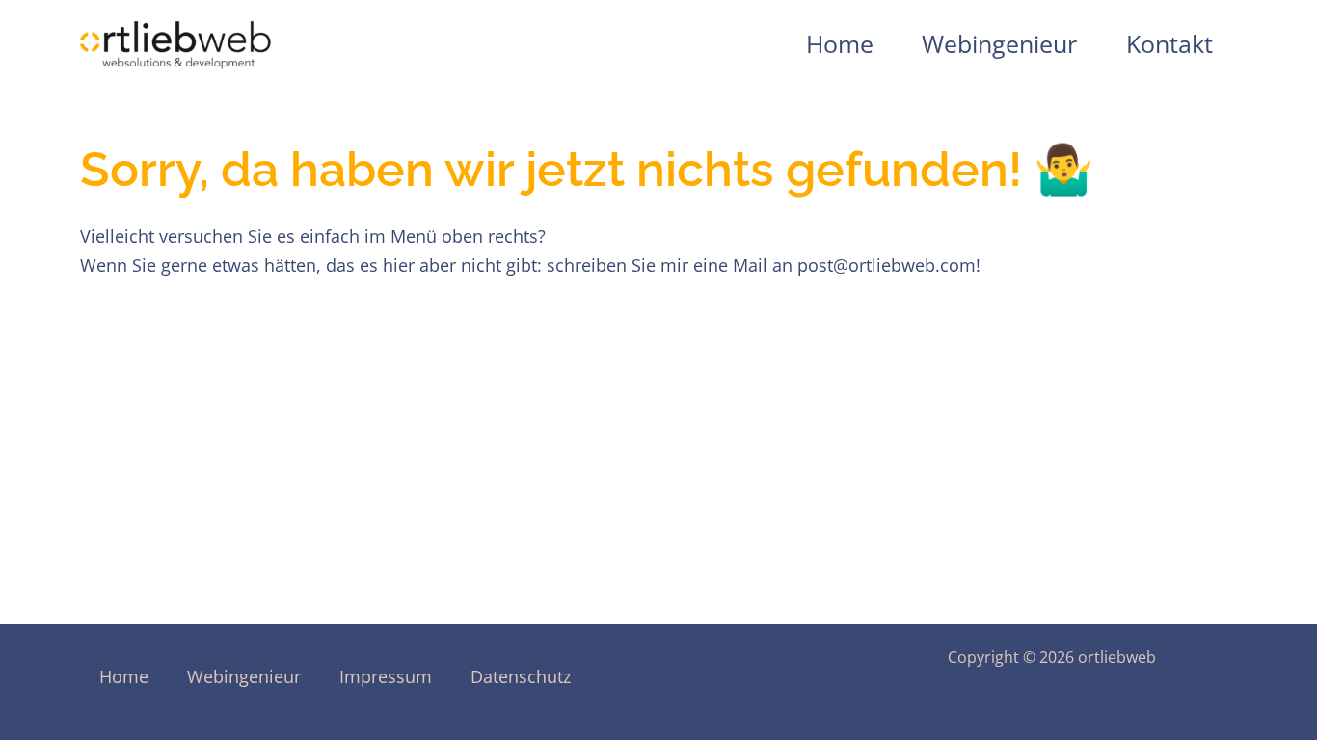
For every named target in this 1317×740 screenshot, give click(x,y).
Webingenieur (999, 43)
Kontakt (1169, 43)
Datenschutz (520, 676)
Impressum (385, 676)
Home (840, 43)
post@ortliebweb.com (886, 265)
